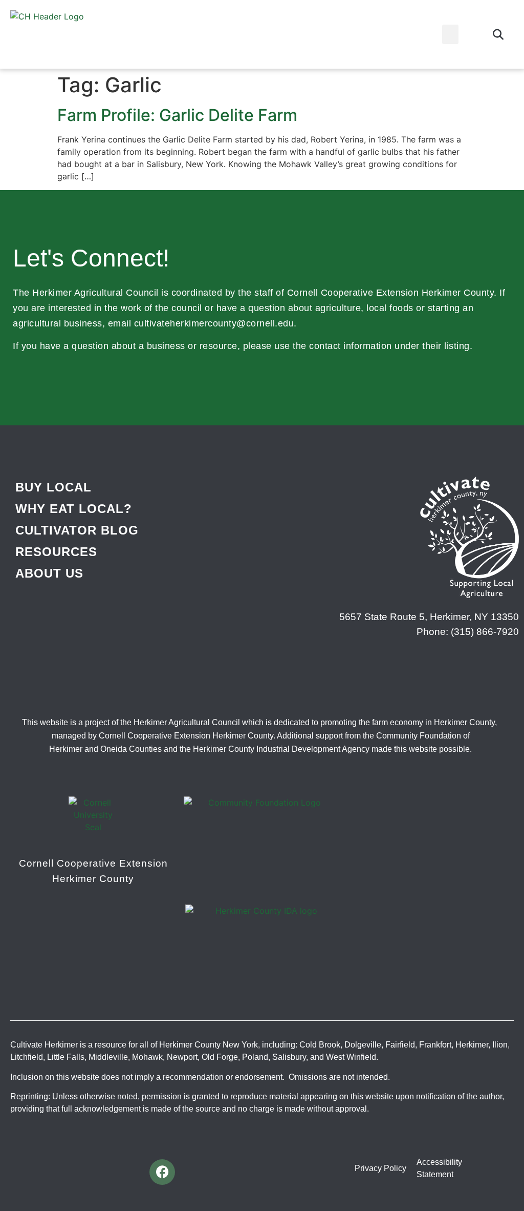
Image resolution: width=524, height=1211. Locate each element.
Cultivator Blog (77, 530)
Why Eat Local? (73, 509)
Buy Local (53, 487)
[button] (450, 34)
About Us (49, 573)
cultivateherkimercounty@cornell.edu (214, 323)
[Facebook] (162, 1172)
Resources (56, 552)
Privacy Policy (380, 1168)
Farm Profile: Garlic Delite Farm (177, 115)
